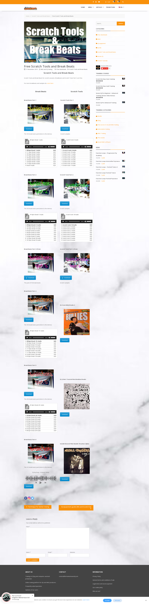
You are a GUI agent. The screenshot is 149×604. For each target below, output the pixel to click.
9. (29, 165)
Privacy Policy (97, 576)
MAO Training (102, 133)
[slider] (52, 146)
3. (32, 154)
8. (32, 163)
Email (50, 552)
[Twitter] (32, 498)
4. (32, 156)
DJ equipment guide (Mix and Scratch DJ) (76, 507)
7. (32, 161)
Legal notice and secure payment (102, 584)
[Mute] (49, 147)
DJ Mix (99, 48)
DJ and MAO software (104, 142)
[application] (40, 146)
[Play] (27, 147)
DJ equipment (102, 43)
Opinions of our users (31, 590)
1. (32, 150)
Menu (90, 7)
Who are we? (96, 591)
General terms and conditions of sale (103, 580)
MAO (99, 39)
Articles (99, 7)
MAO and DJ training (46, 69)
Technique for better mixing (38, 507)
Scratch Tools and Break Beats (78, 69)
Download (29, 129)
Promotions (110, 7)
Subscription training (104, 129)
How (28, 526)
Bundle (100, 116)
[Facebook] (25, 498)
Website (72, 552)
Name (28, 552)
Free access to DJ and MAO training (108, 125)
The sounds (101, 138)
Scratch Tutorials (103, 61)
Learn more (86, 600)
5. (32, 158)
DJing (99, 120)
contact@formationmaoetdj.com (68, 576)
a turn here (50, 83)
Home (83, 7)
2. (32, 152)
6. (32, 160)
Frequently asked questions (33, 586)
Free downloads (61, 69)
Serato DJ (100, 56)
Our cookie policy (98, 587)
